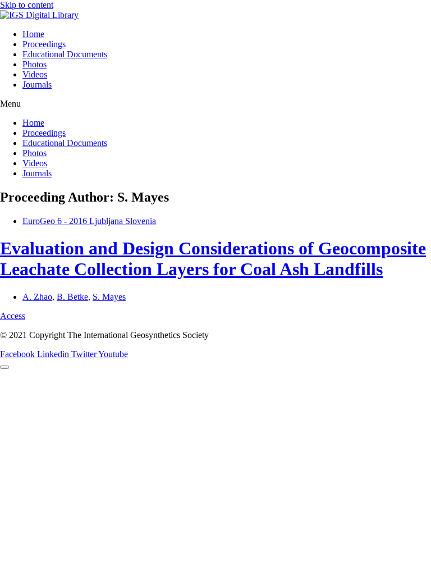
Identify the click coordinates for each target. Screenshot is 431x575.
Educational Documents (64, 54)
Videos (34, 74)
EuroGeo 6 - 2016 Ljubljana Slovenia (89, 221)
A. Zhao (37, 297)
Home (33, 34)
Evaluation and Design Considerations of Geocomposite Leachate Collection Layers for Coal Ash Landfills (213, 258)
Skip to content (26, 5)
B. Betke (72, 297)
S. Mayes (109, 297)
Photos (34, 64)
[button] (215, 104)
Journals (37, 84)
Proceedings (44, 44)
